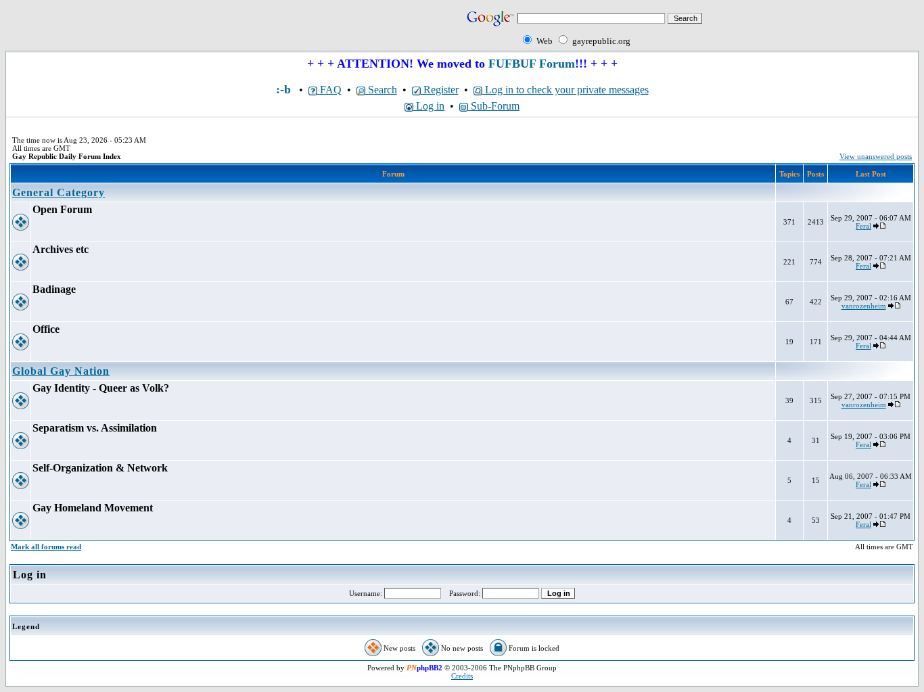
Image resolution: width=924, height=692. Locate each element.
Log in (428, 106)
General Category (58, 192)
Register (440, 89)
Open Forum (62, 209)
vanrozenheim (863, 306)
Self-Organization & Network (100, 468)
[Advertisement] (163, 28)
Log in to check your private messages (565, 89)
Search (381, 89)
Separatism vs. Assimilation (94, 428)
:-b (283, 89)
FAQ (329, 89)
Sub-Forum (493, 106)
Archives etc (60, 249)
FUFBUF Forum (531, 63)
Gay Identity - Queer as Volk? (100, 388)
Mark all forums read (46, 547)
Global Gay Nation (61, 371)
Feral (863, 226)
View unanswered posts (875, 156)
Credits (462, 676)
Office (46, 329)
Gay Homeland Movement (92, 507)
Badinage (54, 289)
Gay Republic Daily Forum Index (66, 156)
